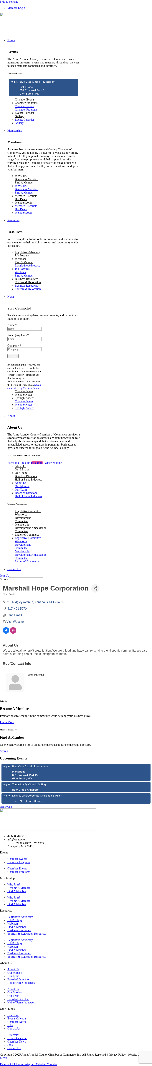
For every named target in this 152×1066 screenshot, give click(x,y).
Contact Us (14, 1028)
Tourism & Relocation (28, 282)
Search (4, 579)
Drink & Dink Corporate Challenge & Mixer (37, 795)
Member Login (23, 202)
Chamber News (24, 391)
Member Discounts (26, 195)
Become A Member (26, 179)
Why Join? (21, 175)
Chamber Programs (26, 102)
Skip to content (9, 1)
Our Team (21, 472)
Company (14, 345)
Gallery (19, 116)
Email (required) (18, 335)
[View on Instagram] (13, 632)
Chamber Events (24, 99)
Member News (23, 394)
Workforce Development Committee (23, 518)
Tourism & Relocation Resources (26, 933)
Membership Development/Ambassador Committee (30, 528)
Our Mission (22, 469)
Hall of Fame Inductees (28, 479)
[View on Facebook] (6, 632)
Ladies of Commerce (27, 534)
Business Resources (26, 278)
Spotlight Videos (24, 398)
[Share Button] (95, 588)
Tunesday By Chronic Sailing (29, 784)
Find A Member (24, 182)
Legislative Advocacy (27, 252)
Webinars (20, 258)
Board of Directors (26, 476)
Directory (13, 1015)
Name (12, 325)
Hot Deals (21, 199)
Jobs (10, 1025)
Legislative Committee (28, 511)
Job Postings (22, 255)
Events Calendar (24, 112)
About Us (20, 466)
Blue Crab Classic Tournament (37, 81)
